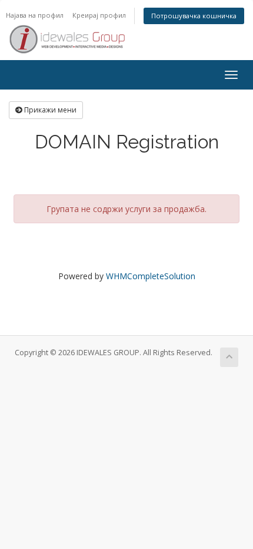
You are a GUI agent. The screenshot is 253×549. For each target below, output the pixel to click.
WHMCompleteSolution (150, 276)
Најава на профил (35, 15)
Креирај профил (99, 15)
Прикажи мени (49, 110)
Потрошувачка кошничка (194, 15)
